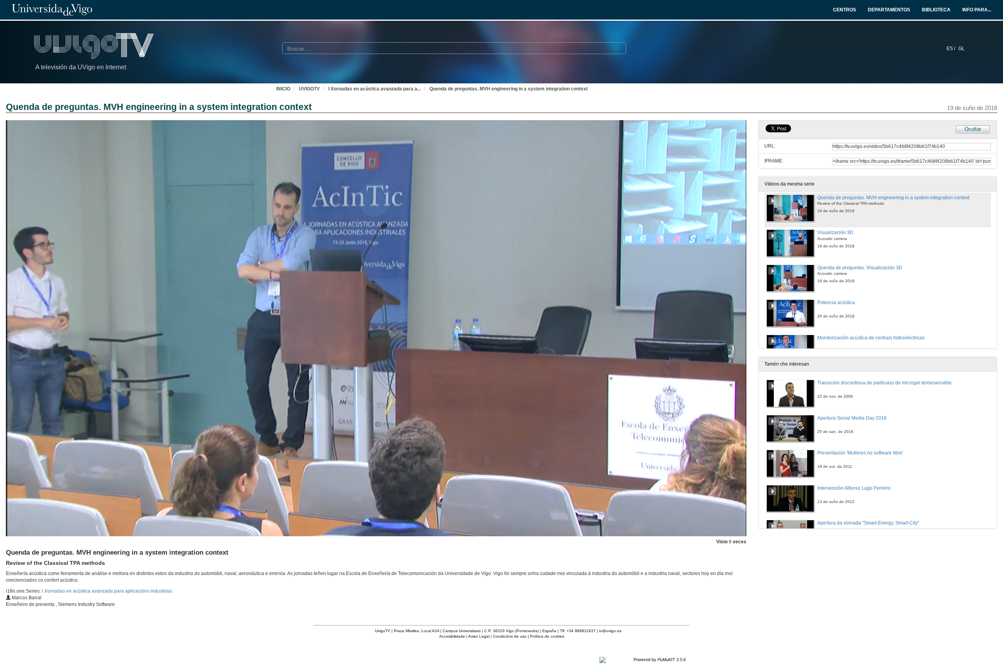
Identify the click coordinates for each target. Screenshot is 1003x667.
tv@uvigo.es (610, 631)
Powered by (660, 659)
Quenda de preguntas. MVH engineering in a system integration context (508, 89)
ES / (951, 48)
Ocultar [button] (973, 129)
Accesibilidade (452, 636)
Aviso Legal (478, 636)
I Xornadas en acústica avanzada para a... (374, 89)
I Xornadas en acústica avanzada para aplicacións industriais (107, 591)
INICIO (283, 89)
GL (961, 48)
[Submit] (616, 48)
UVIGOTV (309, 89)
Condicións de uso (510, 636)
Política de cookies (547, 636)
